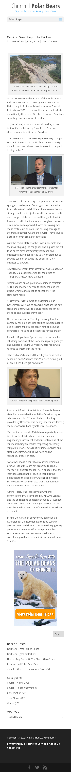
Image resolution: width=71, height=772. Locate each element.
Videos (10, 703)
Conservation (14, 692)
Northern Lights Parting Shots (23, 648)
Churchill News (49, 41)
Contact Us (13, 747)
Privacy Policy (15, 743)
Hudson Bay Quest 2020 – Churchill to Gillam (31, 659)
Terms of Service (36, 743)
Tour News (13, 698)
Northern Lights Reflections (21, 654)
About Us (54, 743)
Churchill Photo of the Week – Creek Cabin (29, 669)
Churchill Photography (19, 687)
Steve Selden (17, 41)
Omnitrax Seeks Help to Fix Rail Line (29, 37)
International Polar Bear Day (22, 664)
